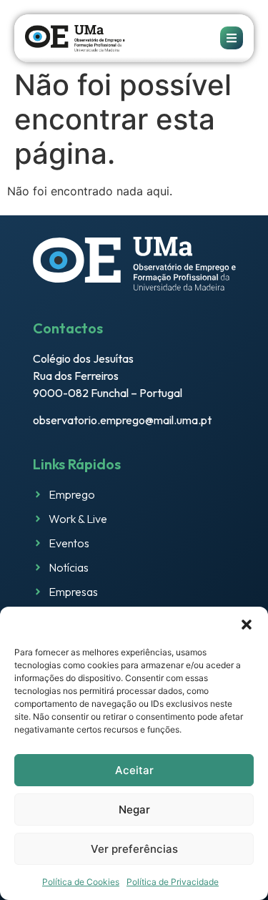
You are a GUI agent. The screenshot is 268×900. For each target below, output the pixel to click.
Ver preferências (134, 849)
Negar (134, 809)
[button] (246, 624)
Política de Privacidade (172, 881)
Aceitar (134, 770)
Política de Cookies (80, 881)
